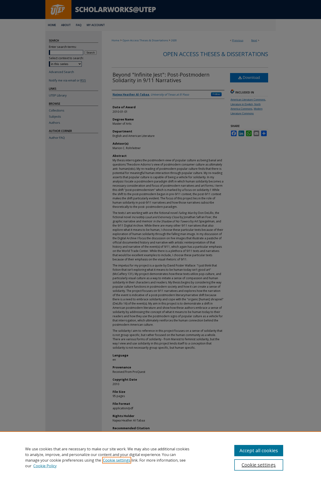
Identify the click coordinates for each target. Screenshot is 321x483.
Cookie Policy (45, 465)
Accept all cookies (258, 450)
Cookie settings (116, 460)
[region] (160, 457)
